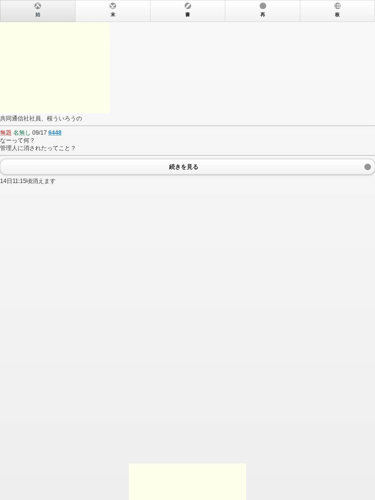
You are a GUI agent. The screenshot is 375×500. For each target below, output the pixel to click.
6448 (55, 133)
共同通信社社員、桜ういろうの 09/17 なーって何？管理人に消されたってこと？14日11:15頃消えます (170, 98)
